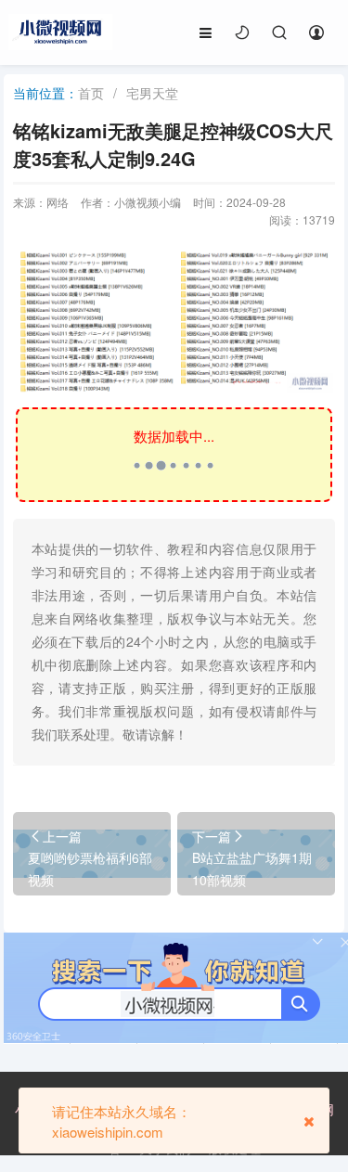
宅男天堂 (152, 93)
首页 (91, 93)
